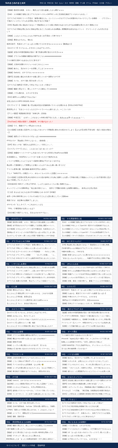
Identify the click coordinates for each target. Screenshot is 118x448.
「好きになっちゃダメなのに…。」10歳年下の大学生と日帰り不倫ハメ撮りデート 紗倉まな (87, 258)
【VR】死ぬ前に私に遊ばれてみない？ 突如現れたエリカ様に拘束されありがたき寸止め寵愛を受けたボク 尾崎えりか (87, 245)
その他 (101, 3)
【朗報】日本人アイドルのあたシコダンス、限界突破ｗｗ (82, 303)
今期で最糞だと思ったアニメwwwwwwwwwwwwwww (26, 429)
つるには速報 (17, 331)
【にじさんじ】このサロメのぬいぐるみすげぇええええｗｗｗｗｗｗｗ (31, 319)
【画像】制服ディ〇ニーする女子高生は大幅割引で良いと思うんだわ (87, 274)
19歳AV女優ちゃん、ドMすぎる (73, 251)
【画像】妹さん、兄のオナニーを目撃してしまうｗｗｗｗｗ (83, 358)
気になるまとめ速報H (77, 422)
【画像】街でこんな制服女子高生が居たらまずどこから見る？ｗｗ (86, 271)
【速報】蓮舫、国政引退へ (16, 416)
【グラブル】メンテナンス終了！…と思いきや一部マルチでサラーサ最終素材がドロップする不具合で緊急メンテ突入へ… (31, 271)
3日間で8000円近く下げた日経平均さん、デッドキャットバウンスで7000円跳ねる (87, 345)
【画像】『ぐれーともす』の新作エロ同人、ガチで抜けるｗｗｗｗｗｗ (87, 368)
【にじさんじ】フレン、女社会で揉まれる (21, 303)
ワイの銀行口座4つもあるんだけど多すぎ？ (77, 335)
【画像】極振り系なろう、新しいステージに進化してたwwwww (29, 425)
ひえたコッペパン (75, 377)
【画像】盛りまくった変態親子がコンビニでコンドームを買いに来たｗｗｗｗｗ (87, 371)
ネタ (66, 3)
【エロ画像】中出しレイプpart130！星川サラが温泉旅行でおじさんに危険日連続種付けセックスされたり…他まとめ (87, 225)
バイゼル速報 (73, 354)
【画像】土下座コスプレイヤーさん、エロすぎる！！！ (82, 439)
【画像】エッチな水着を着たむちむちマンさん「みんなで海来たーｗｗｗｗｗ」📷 (31, 368)
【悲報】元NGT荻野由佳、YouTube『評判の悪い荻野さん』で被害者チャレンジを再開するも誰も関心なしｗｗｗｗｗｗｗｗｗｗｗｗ (31, 406)
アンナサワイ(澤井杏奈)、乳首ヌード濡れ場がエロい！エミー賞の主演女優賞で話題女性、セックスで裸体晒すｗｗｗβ (87, 316)
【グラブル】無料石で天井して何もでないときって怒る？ (82, 403)
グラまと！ (72, 399)
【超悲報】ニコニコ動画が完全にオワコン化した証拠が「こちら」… (31, 384)
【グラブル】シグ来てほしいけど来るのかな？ (78, 416)
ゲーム (88, 3)
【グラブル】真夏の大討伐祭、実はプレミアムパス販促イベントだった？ (31, 281)
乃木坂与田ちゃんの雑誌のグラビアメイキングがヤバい (82, 248)
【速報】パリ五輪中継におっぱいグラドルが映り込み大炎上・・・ (86, 326)
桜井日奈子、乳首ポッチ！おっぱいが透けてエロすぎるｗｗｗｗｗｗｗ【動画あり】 (87, 290)
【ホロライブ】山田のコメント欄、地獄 (20, 323)
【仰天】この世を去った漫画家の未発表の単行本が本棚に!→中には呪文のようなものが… (87, 394)
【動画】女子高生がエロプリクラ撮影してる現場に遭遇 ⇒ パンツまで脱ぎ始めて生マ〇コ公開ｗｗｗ (31, 225)
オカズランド (16, 218)
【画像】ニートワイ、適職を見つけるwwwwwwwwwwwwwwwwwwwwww (31, 413)
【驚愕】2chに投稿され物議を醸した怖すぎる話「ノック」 (83, 384)
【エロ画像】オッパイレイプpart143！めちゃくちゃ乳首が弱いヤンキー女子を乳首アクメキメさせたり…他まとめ (87, 229)
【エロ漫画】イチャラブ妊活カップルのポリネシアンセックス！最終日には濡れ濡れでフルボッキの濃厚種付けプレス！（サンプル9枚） (87, 236)
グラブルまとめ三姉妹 (21, 241)
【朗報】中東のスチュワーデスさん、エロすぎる (79, 297)
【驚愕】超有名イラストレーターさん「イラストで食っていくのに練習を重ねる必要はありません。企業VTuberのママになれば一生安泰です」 (31, 390)
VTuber (95, 3)
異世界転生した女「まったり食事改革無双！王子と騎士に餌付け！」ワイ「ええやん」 (31, 439)
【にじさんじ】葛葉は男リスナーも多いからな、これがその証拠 (29, 293)
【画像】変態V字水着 (14, 342)
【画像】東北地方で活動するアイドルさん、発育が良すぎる (28, 371)
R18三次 (50, 3)
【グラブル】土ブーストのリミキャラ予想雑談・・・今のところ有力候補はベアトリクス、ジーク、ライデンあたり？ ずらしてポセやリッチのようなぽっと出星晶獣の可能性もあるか (31, 251)
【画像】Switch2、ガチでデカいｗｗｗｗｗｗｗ (23, 380)
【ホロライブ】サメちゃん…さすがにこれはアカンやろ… (26, 312)
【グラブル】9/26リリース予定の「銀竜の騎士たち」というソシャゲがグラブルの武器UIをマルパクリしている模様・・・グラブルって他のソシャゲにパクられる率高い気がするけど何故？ (31, 245)
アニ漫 (82, 3)
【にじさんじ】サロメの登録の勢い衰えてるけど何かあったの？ (29, 326)
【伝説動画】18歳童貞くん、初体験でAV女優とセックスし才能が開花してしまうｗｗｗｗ (87, 319)
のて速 (15, 377)
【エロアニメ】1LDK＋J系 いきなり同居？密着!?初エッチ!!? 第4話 (30, 236)
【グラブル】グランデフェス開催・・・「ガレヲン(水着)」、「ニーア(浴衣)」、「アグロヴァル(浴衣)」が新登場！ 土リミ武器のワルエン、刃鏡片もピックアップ (31, 255)
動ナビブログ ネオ (75, 309)
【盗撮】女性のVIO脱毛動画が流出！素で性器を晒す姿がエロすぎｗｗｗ (87, 312)
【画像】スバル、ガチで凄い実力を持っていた (23, 403)
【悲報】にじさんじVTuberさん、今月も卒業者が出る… (26, 387)
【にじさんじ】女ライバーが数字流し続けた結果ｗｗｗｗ (27, 300)
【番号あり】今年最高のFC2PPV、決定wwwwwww (80, 300)
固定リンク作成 (28, 445)
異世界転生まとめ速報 (21, 422)
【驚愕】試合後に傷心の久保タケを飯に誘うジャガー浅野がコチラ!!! (86, 380)
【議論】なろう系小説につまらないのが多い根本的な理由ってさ (29, 432)
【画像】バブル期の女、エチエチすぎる (76, 425)
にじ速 (14, 286)
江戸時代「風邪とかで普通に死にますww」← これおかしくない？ (30, 410)
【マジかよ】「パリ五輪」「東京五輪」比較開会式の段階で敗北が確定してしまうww (87, 390)
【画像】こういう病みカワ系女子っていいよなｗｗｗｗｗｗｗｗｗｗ (31, 361)
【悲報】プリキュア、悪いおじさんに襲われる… (23, 436)
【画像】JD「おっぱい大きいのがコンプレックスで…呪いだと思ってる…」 (87, 432)
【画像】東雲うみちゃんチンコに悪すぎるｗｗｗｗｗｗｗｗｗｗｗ (86, 255)
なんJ (61, 3)
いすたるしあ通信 (19, 264)
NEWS (71, 3)
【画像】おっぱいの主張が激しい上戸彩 (76, 436)
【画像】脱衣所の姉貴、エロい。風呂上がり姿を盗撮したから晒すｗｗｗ (31, 222)
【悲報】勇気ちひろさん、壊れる (18, 290)
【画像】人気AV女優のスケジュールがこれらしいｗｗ (25, 358)
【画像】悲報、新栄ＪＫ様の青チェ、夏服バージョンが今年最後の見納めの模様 (87, 281)
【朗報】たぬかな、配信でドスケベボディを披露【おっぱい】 (84, 293)
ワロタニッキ (18, 354)
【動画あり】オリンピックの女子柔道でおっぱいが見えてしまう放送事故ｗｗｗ (31, 232)
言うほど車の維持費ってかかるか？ (74, 349)
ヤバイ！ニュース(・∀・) (22, 399)
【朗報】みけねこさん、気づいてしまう (20, 316)
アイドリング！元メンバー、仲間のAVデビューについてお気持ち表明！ (87, 323)
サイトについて (12, 445)
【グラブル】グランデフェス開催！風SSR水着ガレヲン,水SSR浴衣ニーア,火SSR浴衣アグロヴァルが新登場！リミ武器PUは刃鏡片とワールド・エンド (31, 277)
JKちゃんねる (72, 264)
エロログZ (71, 286)
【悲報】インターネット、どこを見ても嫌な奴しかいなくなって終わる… (31, 394)
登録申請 (41, 445)
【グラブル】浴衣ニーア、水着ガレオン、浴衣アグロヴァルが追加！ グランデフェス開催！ (87, 413)
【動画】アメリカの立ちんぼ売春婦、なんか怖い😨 (25, 364)
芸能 (77, 3)
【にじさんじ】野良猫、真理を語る (19, 297)
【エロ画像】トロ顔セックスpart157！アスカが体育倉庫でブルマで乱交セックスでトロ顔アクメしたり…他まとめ (87, 232)
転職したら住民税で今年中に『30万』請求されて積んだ (82, 342)
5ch (56, 3)
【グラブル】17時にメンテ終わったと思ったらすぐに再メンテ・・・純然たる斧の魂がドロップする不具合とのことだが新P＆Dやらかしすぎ (31, 248)
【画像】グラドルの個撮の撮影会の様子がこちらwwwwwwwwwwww (31, 335)
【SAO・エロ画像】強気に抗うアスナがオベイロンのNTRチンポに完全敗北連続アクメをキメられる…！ (87, 222)
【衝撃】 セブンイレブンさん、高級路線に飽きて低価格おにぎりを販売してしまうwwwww (87, 387)
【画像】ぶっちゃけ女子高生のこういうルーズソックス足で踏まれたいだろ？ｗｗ (87, 277)
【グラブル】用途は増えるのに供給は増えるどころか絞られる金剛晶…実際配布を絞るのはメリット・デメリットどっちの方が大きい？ (31, 267)
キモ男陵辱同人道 (74, 218)
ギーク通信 (72, 331)
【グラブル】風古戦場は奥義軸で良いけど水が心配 (80, 406)
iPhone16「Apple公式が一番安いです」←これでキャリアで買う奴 (85, 339)
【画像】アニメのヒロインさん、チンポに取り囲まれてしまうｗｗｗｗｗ (87, 364)
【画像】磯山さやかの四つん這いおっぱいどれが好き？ (26, 339)
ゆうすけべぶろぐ (74, 241)
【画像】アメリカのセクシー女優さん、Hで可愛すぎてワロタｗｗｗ (86, 429)
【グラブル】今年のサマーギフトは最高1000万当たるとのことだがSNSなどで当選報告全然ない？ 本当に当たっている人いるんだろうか (31, 258)
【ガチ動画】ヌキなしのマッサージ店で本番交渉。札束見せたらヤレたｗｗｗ (31, 229)
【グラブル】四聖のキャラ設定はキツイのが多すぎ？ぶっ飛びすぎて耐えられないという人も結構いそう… (31, 274)
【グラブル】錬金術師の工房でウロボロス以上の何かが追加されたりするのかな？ (87, 410)
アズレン (108, 3)
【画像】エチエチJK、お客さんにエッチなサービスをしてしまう (85, 361)
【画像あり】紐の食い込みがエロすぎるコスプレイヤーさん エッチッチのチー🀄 (31, 349)
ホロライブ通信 (18, 309)
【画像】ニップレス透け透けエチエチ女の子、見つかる (26, 345)
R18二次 (43, 3)
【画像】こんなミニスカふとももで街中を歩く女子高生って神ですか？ (87, 267)
